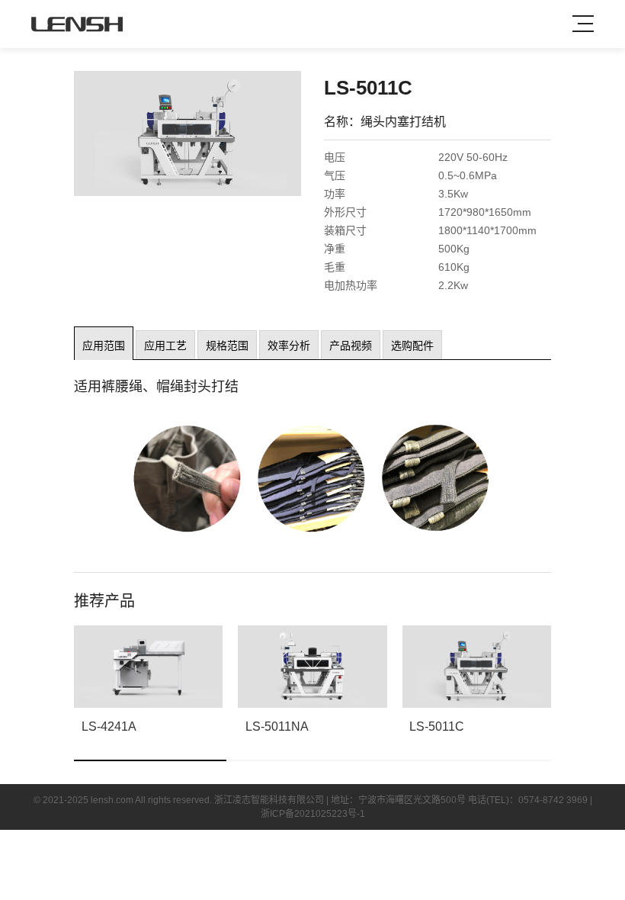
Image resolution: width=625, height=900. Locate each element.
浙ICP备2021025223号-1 (313, 813)
